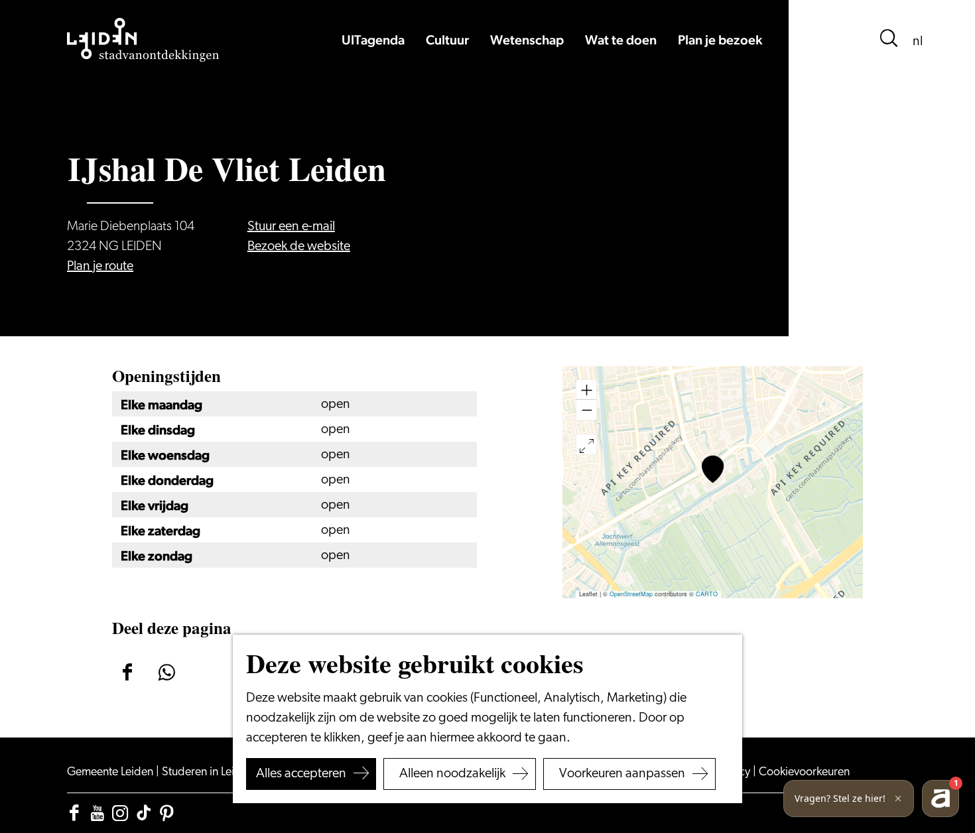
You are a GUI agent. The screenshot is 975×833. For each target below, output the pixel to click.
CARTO (707, 594)
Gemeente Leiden (111, 773)
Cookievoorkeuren (804, 773)
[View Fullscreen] (586, 444)
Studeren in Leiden (209, 773)
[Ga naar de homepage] (143, 40)
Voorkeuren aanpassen (622, 774)
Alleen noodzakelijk (452, 774)
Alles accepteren (301, 774)
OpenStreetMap (631, 594)
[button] (712, 469)
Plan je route (100, 266)
